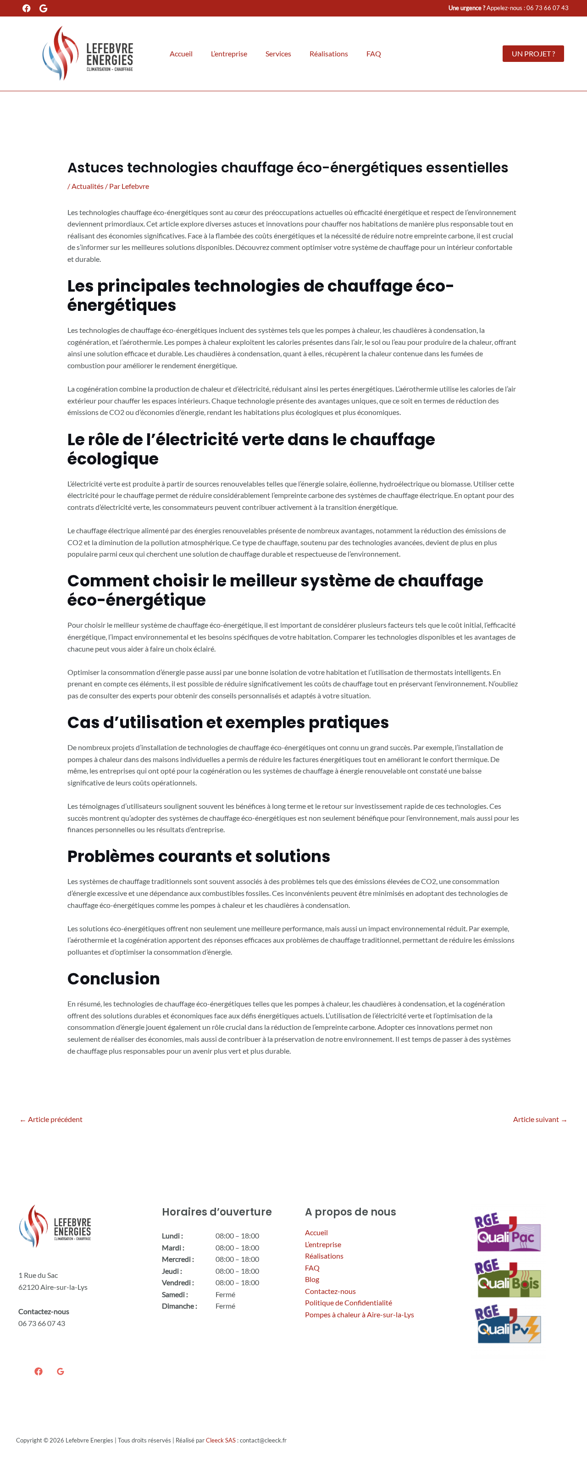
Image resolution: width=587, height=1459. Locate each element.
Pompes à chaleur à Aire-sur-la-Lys (359, 1314)
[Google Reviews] (60, 1371)
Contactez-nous (330, 1291)
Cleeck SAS (221, 1440)
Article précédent (51, 1119)
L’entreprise (229, 53)
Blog (312, 1279)
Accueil (181, 53)
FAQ (373, 53)
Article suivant (540, 1119)
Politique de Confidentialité (348, 1302)
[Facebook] (38, 1371)
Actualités (88, 186)
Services (278, 53)
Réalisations (329, 53)
